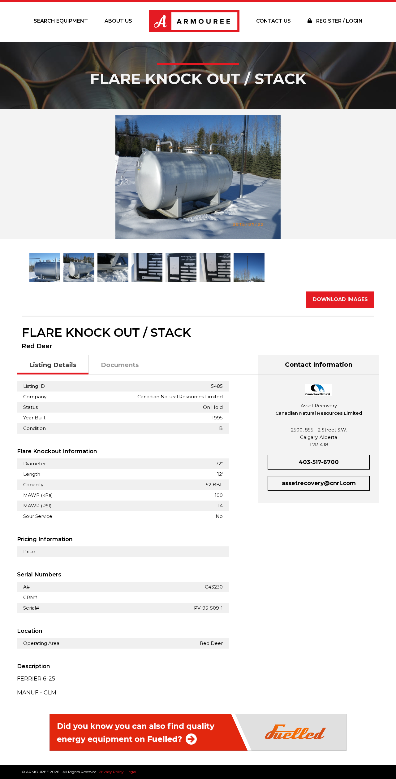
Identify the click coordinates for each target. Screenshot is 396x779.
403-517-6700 (319, 462)
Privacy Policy (111, 771)
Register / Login (339, 21)
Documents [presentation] (120, 365)
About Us (118, 21)
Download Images (340, 299)
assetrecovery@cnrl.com (319, 483)
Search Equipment (61, 21)
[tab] (53, 365)
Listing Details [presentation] (52, 365)
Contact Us (273, 21)
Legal (131, 771)
